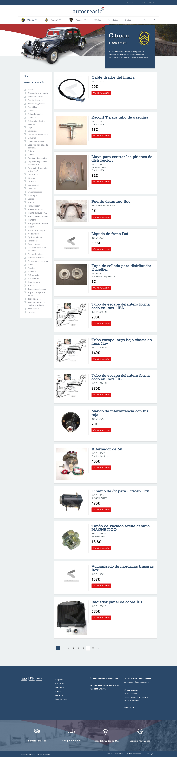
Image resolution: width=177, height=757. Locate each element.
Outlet (128, 20)
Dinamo (31, 178)
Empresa (130, 2)
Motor (31, 226)
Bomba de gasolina (36, 103)
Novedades (113, 20)
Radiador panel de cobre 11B (117, 602)
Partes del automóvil (34, 82)
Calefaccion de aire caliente (36, 122)
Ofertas (97, 20)
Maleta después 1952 (37, 213)
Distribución (33, 185)
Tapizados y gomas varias (36, 294)
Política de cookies (134, 754)
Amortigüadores (35, 96)
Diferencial (33, 174)
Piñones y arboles (36, 257)
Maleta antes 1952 (36, 209)
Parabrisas (33, 240)
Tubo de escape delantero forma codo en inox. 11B (121, 377)
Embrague (32, 195)
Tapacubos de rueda (37, 289)
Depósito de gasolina (37, 158)
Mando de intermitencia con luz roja (120, 413)
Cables (31, 110)
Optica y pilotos (35, 237)
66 (93, 648)
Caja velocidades (35, 114)
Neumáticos (33, 233)
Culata (31, 154)
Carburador (33, 131)
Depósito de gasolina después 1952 (37, 163)
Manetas (32, 219)
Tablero (31, 285)
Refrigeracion (34, 275)
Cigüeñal (32, 138)
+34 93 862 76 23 (111, 678)
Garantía (59, 695)
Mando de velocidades (38, 216)
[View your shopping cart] (155, 20)
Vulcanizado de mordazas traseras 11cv (123, 568)
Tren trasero (33, 308)
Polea (30, 264)
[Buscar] (145, 20)
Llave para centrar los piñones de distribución (122, 158)
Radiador (32, 271)
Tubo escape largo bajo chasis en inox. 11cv (122, 342)
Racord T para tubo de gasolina (120, 117)
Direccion (32, 181)
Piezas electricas (35, 254)
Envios (58, 691)
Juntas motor (34, 206)
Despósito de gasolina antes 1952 (38, 169)
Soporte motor (34, 282)
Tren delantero (35, 299)
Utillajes (31, 312)
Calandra (32, 117)
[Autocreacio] (88, 9)
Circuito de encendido (37, 141)
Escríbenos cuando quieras (139, 678)
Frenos (31, 202)
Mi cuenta (153, 2)
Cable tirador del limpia (113, 77)
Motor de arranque (36, 230)
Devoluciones (61, 699)
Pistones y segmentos (38, 261)
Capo (30, 127)
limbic (48, 754)
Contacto (141, 2)
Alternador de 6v (107, 449)
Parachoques (34, 244)
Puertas (31, 268)
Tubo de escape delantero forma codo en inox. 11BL (121, 306)
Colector (31, 151)
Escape (31, 199)
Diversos (32, 188)
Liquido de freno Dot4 (111, 233)
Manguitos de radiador (38, 223)
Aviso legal (150, 754)
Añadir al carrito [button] (101, 93)
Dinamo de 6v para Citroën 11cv (120, 491)
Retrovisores (33, 278)
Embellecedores (35, 192)
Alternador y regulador (38, 93)
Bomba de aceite (35, 100)
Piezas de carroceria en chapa (37, 249)
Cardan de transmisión (38, 134)
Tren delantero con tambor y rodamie (36, 304)
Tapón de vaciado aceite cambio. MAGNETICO (121, 528)
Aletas (30, 89)
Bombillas (32, 107)
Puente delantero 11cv (111, 201)
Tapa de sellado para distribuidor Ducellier (121, 267)
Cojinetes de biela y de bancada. (38, 146)
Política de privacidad (115, 754)
